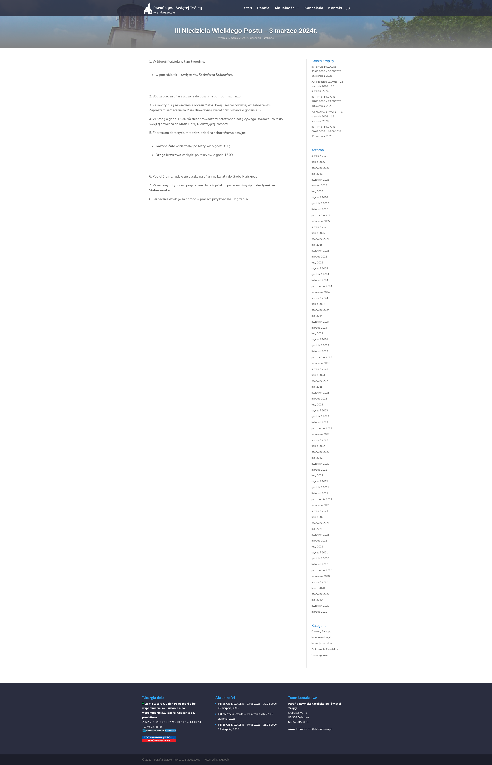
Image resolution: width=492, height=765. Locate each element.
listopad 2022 (320, 422)
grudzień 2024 (320, 274)
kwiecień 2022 (320, 464)
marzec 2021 (319, 540)
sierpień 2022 (320, 440)
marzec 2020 (319, 612)
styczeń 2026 (320, 197)
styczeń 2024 (320, 339)
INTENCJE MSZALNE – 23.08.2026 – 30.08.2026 (247, 703)
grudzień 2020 (320, 558)
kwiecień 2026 (320, 180)
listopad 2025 (320, 209)
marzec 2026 (319, 185)
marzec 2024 (319, 328)
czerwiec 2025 (320, 239)
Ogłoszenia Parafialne (260, 38)
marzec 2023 (319, 398)
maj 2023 (317, 387)
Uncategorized (320, 655)
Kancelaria (313, 8)
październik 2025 (322, 215)
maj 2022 (317, 458)
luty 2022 (317, 475)
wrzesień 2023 (321, 363)
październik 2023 (322, 357)
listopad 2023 (320, 351)
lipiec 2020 (318, 588)
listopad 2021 (320, 493)
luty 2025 (317, 262)
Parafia (263, 8)
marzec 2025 (319, 256)
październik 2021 (322, 499)
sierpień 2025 (320, 227)
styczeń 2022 (320, 481)
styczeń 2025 (320, 268)
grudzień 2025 (320, 203)
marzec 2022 (319, 470)
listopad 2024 (320, 280)
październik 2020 (322, 570)
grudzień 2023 (320, 345)
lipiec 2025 (318, 233)
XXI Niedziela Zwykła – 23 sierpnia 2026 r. (243, 714)
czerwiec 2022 (320, 452)
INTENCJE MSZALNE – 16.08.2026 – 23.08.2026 (247, 724)
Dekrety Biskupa (321, 631)
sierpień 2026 (320, 156)
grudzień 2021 (320, 487)
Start (248, 8)
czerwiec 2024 (320, 310)
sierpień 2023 (320, 369)
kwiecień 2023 (320, 393)
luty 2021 (317, 546)
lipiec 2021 (318, 517)
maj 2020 (317, 600)
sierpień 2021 (320, 511)
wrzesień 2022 (321, 434)
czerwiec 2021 (320, 523)
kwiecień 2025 (320, 251)
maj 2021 (317, 529)
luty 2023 (317, 404)
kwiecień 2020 (320, 606)
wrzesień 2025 (321, 221)
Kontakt (335, 8)
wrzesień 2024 (321, 292)
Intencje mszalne (322, 643)
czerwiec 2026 (320, 168)
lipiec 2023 (318, 375)
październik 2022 (322, 428)
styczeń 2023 (320, 410)
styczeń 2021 (320, 552)
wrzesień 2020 (321, 576)
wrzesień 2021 (321, 505)
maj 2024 (317, 316)
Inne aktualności (321, 637)
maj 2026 (317, 174)
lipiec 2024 (318, 304)
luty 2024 (317, 333)
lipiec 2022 (318, 446)
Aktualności (285, 8)
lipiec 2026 (318, 162)
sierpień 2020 (320, 582)
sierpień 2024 (320, 298)
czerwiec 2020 (320, 594)
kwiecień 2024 (320, 322)
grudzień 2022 (320, 416)
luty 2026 (317, 191)
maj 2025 (317, 245)
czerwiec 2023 (320, 381)
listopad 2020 (320, 564)
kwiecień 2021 (320, 535)
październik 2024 (322, 286)
